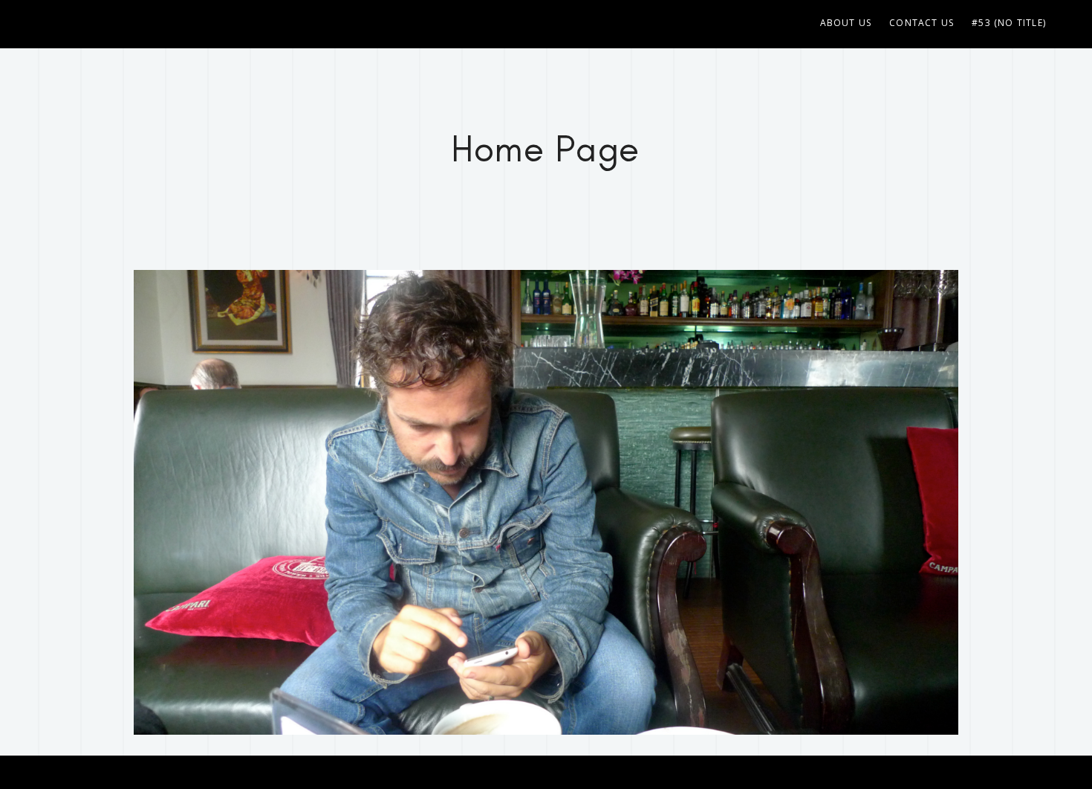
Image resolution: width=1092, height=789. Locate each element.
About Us (846, 22)
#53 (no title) (1009, 22)
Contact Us (921, 22)
